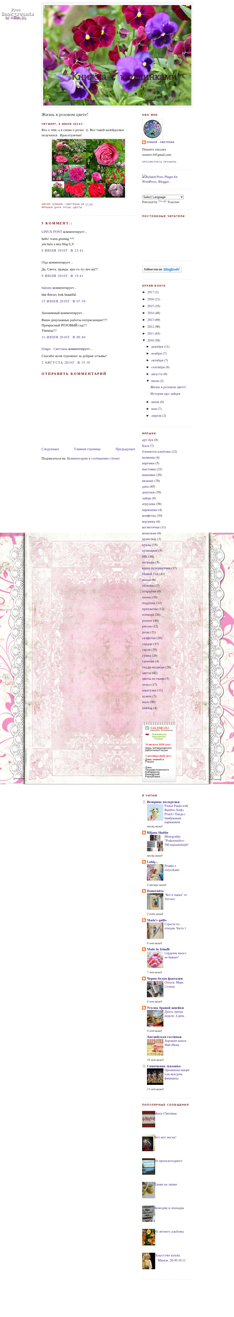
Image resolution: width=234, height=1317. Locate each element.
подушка (148, 603)
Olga (45, 262)
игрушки (148, 504)
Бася (145, 445)
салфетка (149, 638)
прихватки (150, 609)
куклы (146, 545)
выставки (149, 469)
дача (57, 207)
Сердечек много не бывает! (175, 955)
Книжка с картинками (117, 12)
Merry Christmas (165, 1113)
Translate (173, 202)
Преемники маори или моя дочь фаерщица (177, 1074)
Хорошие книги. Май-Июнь (176, 1042)
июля (155, 381)
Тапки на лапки (165, 1184)
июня (155, 402)
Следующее (50, 449)
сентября (158, 367)
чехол (146, 684)
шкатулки (149, 690)
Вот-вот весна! (165, 1137)
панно (146, 597)
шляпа (147, 696)
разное (147, 620)
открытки (149, 591)
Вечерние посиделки (163, 801)
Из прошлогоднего (168, 1160)
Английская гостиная (164, 1036)
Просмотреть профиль (159, 162)
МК (144, 556)
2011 (151, 333)
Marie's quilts (157, 920)
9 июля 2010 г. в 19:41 (63, 276)
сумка (146, 655)
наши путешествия (156, 568)
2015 (151, 306)
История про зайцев (165, 393)
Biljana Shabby (157, 832)
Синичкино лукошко (164, 1066)
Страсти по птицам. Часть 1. (176, 926)
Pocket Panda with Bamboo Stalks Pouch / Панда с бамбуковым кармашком (176, 814)
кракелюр (149, 539)
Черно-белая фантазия (165, 978)
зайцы (146, 498)
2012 (151, 326)
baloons (47, 287)
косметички (151, 527)
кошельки (149, 533)
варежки (148, 463)
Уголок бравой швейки (165, 1007)
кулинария (149, 550)
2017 (151, 292)
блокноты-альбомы (156, 451)
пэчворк (148, 614)
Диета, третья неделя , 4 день (174, 1013)
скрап (146, 649)
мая (154, 408)
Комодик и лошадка (169, 1208)
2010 (151, 340)
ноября (157, 353)
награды (148, 562)
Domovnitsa (155, 890)
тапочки (148, 661)
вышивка (148, 475)
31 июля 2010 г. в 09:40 (63, 337)
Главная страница (87, 449)
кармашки (149, 510)
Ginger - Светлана (54, 349)
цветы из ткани (153, 678)
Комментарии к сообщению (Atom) (93, 458)
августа (157, 374)
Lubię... (152, 861)
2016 (151, 299)
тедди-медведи (153, 667)
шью (145, 702)
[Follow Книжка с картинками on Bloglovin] (162, 271)
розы (67, 207)
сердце (147, 644)
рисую (147, 626)
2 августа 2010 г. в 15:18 (66, 362)
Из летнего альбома (169, 1231)
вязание (148, 480)
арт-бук (147, 440)
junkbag (147, 708)
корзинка (148, 521)
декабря (157, 346)
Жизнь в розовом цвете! (65, 114)
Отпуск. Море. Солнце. (174, 984)
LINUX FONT (52, 231)
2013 (151, 319)
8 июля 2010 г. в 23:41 (63, 250)
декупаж (148, 492)
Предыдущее (125, 449)
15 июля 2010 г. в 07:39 (63, 301)
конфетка (149, 515)
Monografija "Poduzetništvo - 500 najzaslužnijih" (177, 840)
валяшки (148, 457)
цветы (77, 207)
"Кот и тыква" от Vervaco (176, 896)
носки (146, 580)
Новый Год (150, 574)
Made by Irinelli (158, 949)
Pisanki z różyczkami (172, 867)
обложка (148, 585)
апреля (156, 415)
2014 (151, 313)
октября (157, 360)
